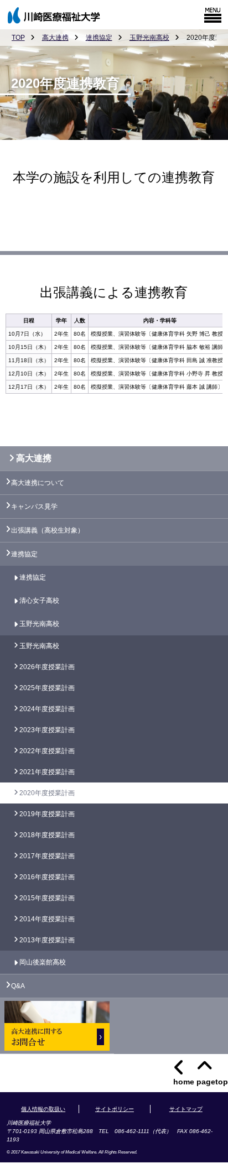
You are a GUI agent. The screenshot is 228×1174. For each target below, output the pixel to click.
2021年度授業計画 (47, 772)
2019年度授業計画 (47, 814)
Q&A (18, 986)
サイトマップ (186, 1109)
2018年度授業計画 (47, 835)
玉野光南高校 (149, 37)
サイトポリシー (114, 1109)
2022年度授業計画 (47, 751)
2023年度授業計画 (47, 730)
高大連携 (55, 37)
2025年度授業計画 (47, 688)
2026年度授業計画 (47, 667)
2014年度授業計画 (47, 919)
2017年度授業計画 (47, 856)
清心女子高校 (39, 600)
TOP (18, 37)
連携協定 (99, 37)
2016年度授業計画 (47, 877)
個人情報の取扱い (43, 1109)
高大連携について (37, 483)
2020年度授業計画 (47, 793)
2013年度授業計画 (47, 940)
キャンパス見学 (34, 506)
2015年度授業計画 (47, 898)
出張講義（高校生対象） (47, 530)
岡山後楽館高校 (42, 962)
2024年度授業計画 (47, 709)
